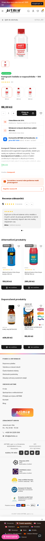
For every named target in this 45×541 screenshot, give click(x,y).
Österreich (10, 527)
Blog (4, 403)
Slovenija (13, 530)
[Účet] (33, 11)
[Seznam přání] (38, 11)
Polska (37, 523)
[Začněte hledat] (28, 11)
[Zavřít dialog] (42, 519)
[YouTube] (32, 453)
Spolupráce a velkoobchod (13, 392)
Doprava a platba (9, 363)
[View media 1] (5, 64)
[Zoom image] (21, 46)
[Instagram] (26, 453)
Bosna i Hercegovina (13, 534)
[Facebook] (21, 453)
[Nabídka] (2, 10)
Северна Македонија (32, 534)
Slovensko (9, 523)
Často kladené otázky (11, 371)
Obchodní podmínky (10, 374)
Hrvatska (35, 527)
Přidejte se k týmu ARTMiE (12, 396)
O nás (5, 389)
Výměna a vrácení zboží (11, 367)
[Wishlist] (41, 113)
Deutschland (23, 527)
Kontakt (5, 400)
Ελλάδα (32, 530)
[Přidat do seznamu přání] (19, 246)
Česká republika (23, 523)
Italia (23, 530)
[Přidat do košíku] (11, 288)
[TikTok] (37, 453)
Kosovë (22, 537)
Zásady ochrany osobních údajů (15, 378)
